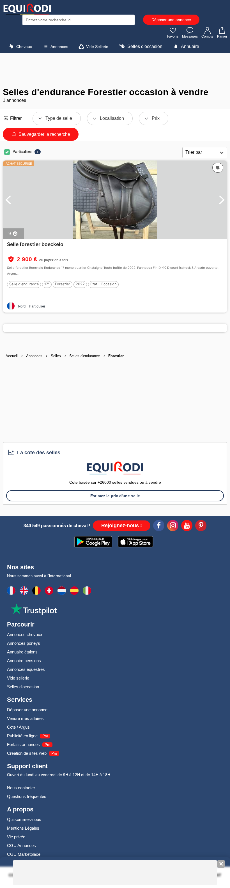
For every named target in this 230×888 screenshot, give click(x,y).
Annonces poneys (23, 643)
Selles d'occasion (144, 46)
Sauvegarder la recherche (43, 134)
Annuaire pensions (24, 660)
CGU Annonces (21, 845)
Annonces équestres (26, 669)
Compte (207, 36)
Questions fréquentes (26, 796)
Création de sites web (27, 753)
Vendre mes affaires (25, 718)
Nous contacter (21, 787)
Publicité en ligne (22, 735)
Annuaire (189, 46)
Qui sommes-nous (24, 819)
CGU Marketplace (23, 854)
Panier (222, 36)
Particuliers (22, 151)
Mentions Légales (23, 828)
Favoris (172, 36)
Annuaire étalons (22, 652)
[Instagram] (172, 526)
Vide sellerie (18, 678)
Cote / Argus (18, 727)
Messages (190, 36)
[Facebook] (158, 526)
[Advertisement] (115, 70)
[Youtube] (186, 526)
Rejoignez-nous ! (121, 525)
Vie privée (16, 836)
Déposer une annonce (171, 19)
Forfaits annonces (23, 744)
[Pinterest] (200, 526)
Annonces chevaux (24, 634)
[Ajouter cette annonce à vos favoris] (217, 168)
